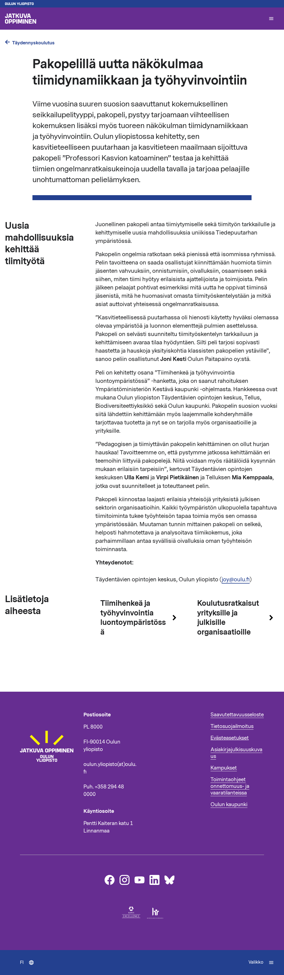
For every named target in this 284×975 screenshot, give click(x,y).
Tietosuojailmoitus (232, 726)
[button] (271, 18)
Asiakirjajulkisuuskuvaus (236, 753)
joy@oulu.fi (236, 579)
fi (29, 967)
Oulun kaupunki (229, 804)
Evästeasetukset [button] (230, 738)
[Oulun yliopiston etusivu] (142, 3)
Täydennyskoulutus (33, 43)
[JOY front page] (134, 19)
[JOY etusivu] (49, 779)
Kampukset (224, 768)
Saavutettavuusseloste (237, 714)
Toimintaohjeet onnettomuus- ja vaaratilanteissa (230, 786)
